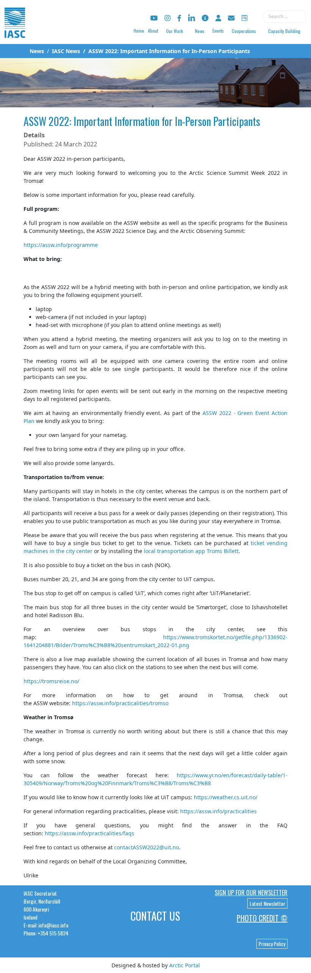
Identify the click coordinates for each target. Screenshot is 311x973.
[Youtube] (154, 18)
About (153, 30)
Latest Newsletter (267, 903)
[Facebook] (179, 18)
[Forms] (244, 18)
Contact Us (155, 916)
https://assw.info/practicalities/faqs (89, 833)
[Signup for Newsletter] (205, 18)
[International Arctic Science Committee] (15, 30)
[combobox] (285, 17)
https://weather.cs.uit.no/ (226, 797)
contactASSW (130, 847)
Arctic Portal (184, 965)
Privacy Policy (272, 944)
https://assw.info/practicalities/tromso (120, 703)
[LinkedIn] (191, 18)
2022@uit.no (163, 847)
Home (139, 30)
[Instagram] (167, 18)
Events (218, 30)
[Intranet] (218, 18)
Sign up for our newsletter (251, 892)
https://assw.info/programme (61, 244)
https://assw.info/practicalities (218, 811)
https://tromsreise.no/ (51, 681)
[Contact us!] (231, 18)
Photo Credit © (262, 918)
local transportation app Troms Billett (191, 551)
